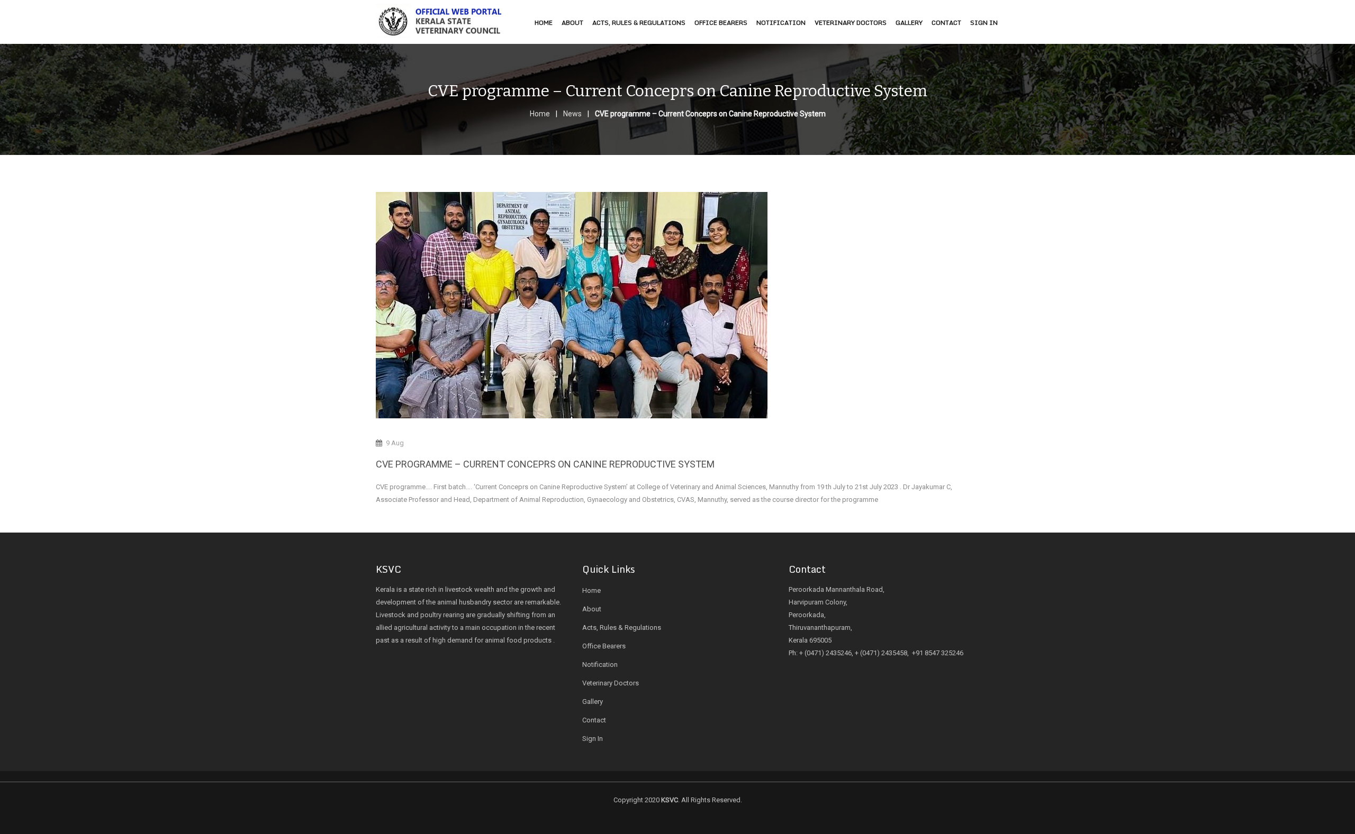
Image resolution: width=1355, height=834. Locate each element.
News (572, 113)
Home (540, 113)
